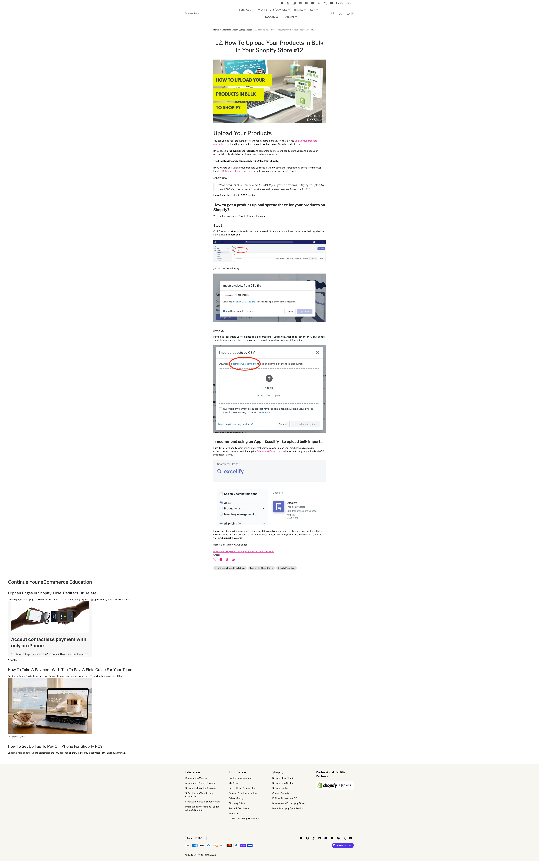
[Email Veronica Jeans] (282, 3)
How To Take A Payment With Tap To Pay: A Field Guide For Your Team (70, 669)
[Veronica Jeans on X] (325, 3)
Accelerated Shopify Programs (201, 783)
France (343, 3)
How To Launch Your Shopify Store (230, 568)
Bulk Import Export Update (236, 171)
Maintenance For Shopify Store (288, 803)
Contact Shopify (280, 793)
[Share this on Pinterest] (227, 560)
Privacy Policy (236, 798)
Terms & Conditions (239, 808)
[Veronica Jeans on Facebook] (288, 3)
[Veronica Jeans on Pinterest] (319, 3)
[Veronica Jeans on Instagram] (294, 3)
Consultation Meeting (196, 778)
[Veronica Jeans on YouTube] (331, 3)
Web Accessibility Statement (244, 818)
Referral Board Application (243, 793)
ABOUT (290, 16)
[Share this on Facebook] (221, 560)
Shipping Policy (237, 803)
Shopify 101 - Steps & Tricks (261, 568)
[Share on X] (215, 560)
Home (216, 30)
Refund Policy (236, 813)
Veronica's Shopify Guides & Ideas (237, 30)
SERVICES (245, 9)
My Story (233, 783)
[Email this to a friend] (233, 560)
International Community (242, 788)
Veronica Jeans (201, 854)
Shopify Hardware (281, 788)
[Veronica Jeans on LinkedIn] (300, 3)
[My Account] (340, 13)
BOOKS (298, 9)
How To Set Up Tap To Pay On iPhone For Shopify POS (55, 746)
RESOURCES (270, 16)
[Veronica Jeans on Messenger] (313, 3)
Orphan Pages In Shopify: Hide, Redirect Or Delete (52, 593)
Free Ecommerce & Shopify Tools (202, 801)
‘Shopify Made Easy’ (286, 568)
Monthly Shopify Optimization (287, 808)
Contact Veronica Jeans (241, 778)
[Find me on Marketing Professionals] (335, 792)
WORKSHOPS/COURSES (272, 9)
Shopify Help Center (282, 783)
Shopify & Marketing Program (200, 788)
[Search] (333, 13)
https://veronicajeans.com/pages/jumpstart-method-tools (243, 551)
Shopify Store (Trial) (282, 778)
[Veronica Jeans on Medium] (306, 3)
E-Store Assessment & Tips (286, 798)
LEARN (314, 9)
